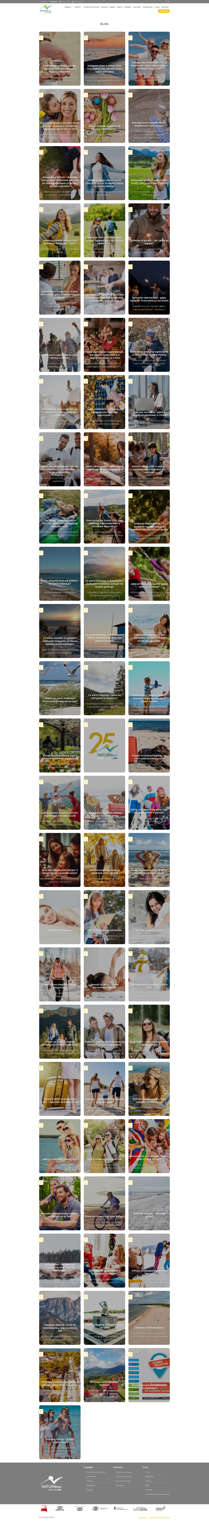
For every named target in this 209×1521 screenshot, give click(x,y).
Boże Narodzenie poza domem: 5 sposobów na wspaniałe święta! (60, 871)
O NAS (157, 7)
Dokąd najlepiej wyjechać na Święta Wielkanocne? (104, 127)
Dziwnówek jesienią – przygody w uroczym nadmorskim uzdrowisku (59, 1383)
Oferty (78, 7)
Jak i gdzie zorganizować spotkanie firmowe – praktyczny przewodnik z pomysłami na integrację (104, 297)
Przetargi (148, 1490)
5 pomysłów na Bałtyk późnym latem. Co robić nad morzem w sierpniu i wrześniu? (60, 68)
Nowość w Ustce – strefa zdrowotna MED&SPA (104, 986)
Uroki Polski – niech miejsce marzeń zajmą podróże (149, 1043)
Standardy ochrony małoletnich (157, 1494)
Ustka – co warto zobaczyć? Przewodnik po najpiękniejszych (60, 700)
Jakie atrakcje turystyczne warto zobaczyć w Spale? (149, 585)
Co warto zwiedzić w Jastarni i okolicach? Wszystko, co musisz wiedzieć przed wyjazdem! (59, 641)
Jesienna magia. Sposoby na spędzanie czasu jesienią (104, 871)
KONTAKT (44, 2)
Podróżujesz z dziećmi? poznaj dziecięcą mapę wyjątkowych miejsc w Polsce (149, 698)
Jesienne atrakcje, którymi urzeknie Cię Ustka (104, 1326)
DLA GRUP (137, 7)
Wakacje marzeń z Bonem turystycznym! (60, 1441)
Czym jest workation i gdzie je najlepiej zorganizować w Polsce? (149, 414)
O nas (147, 1472)
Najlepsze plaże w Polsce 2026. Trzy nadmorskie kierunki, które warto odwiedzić (104, 68)
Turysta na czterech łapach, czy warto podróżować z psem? (149, 757)
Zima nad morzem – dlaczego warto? (149, 1215)
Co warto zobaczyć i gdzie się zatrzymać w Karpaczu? (104, 696)
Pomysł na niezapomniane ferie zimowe (149, 1272)
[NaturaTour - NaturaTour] (45, 9)
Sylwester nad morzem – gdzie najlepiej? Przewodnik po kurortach (149, 299)
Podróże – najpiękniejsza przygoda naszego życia (104, 1100)
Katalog (104, 7)
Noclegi (90, 1490)
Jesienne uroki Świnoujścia (149, 1327)
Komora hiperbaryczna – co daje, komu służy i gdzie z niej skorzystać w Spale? (59, 294)
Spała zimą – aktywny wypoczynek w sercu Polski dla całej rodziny (149, 353)
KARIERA (128, 7)
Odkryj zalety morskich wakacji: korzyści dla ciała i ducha (104, 814)
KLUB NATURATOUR (91, 7)
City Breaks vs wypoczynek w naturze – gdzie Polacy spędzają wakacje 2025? (60, 523)
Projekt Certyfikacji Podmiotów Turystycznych (149, 1387)
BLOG (112, 7)
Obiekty (68, 7)
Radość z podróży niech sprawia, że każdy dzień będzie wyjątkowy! (104, 1043)
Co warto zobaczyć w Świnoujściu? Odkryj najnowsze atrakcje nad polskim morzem (104, 637)
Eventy (120, 7)
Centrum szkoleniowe (124, 1472)
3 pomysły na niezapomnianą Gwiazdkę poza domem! (104, 1272)
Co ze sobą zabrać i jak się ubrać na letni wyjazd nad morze (149, 871)
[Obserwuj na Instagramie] (168, 2)
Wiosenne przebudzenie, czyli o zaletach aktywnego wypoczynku (60, 757)
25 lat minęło (104, 758)
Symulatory (120, 1485)
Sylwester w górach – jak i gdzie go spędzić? (149, 242)
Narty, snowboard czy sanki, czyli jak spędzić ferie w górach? (149, 811)
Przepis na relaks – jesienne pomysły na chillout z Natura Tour (59, 1043)
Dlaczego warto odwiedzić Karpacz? (104, 1383)
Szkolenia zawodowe (124, 1476)
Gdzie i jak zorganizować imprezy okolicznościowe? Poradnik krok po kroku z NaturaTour (60, 469)
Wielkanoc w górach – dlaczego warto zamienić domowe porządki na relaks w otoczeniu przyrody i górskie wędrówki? (60, 182)
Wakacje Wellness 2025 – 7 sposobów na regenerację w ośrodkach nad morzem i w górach (149, 526)
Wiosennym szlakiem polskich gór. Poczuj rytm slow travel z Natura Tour (149, 183)
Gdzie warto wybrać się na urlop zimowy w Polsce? (60, 356)
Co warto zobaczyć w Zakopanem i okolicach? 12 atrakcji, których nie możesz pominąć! (104, 583)
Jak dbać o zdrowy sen (59, 930)
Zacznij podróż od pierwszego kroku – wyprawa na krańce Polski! (60, 1100)
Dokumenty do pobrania (96, 1472)
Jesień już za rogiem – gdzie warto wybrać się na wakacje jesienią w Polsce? (104, 469)
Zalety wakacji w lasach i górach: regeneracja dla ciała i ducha (60, 814)
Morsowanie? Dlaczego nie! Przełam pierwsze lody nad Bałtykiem (60, 1267)
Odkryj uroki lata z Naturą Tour (60, 1159)
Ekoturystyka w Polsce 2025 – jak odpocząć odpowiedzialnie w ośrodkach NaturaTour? (104, 523)
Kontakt (165, 7)
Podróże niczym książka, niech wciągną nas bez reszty (149, 1100)
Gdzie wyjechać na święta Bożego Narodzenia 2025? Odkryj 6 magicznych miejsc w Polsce (104, 354)
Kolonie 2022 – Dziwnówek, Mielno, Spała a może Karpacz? (149, 1158)
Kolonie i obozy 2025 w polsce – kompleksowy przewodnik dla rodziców (149, 469)
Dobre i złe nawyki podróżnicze (105, 930)
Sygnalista (149, 1476)
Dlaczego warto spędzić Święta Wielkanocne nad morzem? (149, 124)
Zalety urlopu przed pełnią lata (104, 1159)
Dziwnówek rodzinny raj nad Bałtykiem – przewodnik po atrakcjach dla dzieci (149, 637)
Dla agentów (91, 1476)
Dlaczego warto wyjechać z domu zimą (149, 986)
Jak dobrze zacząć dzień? (149, 930)
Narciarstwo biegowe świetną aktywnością (60, 986)
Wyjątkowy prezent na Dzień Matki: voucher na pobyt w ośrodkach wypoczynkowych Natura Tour (59, 125)
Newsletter (91, 1485)
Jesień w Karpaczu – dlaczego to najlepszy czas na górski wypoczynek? (105, 412)
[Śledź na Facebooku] (166, 2)
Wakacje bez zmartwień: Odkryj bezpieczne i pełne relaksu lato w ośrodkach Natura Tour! (149, 65)
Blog (147, 1485)
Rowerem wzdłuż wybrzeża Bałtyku (104, 1216)
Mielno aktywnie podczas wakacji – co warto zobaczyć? (60, 582)
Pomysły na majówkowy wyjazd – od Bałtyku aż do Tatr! (59, 1215)
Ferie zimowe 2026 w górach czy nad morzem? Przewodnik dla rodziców (60, 412)
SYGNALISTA (148, 7)
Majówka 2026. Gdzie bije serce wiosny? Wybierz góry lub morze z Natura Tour (104, 240)
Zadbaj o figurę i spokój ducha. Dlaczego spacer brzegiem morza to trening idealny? (104, 183)
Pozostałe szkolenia (123, 1481)
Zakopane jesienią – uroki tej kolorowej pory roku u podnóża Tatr (60, 1327)
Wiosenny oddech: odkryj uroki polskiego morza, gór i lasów (60, 242)
